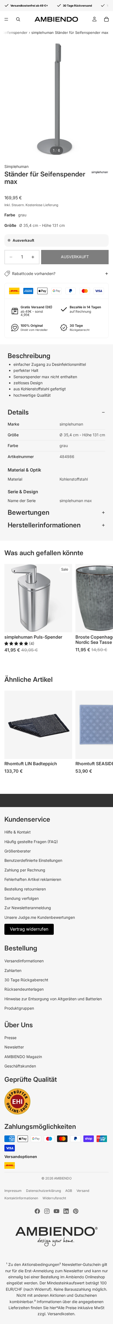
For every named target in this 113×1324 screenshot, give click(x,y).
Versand (83, 1191)
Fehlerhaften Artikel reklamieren (32, 879)
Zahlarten (12, 970)
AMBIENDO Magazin (23, 1056)
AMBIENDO (63, 1178)
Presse (10, 1037)
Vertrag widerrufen (29, 929)
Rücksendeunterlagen (24, 989)
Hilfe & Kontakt (17, 832)
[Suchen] (18, 19)
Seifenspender (14, 32)
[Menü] (6, 19)
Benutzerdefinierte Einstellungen (33, 860)
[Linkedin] (66, 1211)
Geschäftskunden (20, 1066)
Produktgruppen (19, 1008)
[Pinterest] (75, 1211)
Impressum (13, 1191)
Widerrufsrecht (54, 1198)
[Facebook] (37, 1211)
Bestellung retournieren (25, 889)
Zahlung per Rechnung (24, 870)
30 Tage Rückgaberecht (26, 979)
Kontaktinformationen (21, 1198)
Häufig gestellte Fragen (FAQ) (31, 841)
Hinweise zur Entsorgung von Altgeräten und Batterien (53, 998)
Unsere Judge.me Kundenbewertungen (39, 917)
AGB (68, 1191)
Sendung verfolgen (21, 898)
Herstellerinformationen (44, 525)
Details (18, 412)
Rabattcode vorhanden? (33, 273)
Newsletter (14, 1047)
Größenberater (17, 851)
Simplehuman (16, 166)
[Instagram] (47, 1211)
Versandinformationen (24, 960)
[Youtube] (56, 1211)
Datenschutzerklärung (43, 1191)
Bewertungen (28, 512)
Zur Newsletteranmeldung (27, 907)
